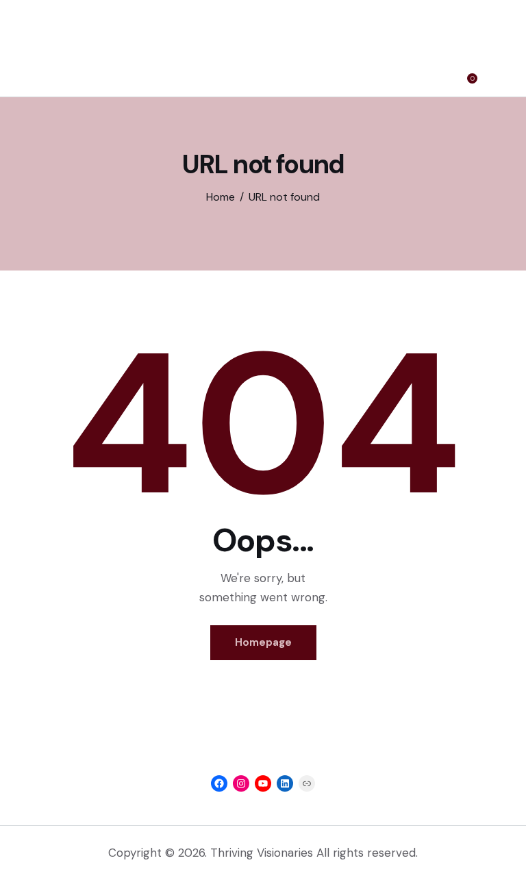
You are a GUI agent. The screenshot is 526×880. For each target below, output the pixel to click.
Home (220, 196)
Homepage (263, 642)
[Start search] (495, 74)
